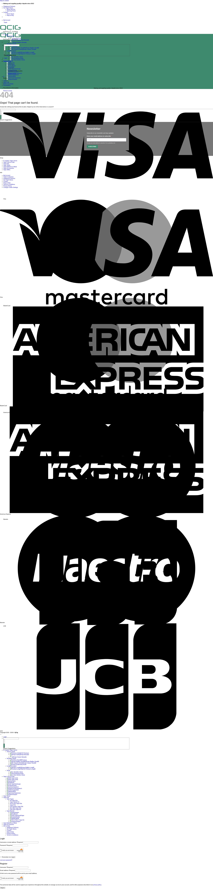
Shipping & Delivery (9, 6)
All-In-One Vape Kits (16, 803)
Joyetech (16, 72)
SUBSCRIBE (92, 146)
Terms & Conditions (9, 184)
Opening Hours (11, 11)
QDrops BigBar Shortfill (32, 761)
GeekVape (21, 815)
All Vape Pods (14, 779)
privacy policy (97, 885)
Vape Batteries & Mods (10, 166)
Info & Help (6, 826)
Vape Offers (6, 169)
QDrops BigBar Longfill (27, 767)
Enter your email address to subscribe (99, 136)
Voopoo (15, 79)
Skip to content (4, 0)
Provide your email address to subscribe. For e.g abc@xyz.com (101, 143)
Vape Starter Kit (14, 802)
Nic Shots (20, 57)
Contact (5, 12)
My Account (6, 175)
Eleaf (12, 782)
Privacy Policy (7, 186)
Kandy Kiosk (22, 764)
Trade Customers (8, 177)
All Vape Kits (14, 800)
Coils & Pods (7, 61)
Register (3, 887)
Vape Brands (10, 811)
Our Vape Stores (8, 8)
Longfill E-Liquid (11, 766)
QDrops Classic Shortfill (29, 763)
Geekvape (18, 69)
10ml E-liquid (10, 36)
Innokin (14, 70)
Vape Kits (6, 163)
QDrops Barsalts (24, 40)
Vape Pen (13, 805)
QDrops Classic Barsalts (19, 42)
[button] (5, 58)
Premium (24, 760)
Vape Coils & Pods (8, 162)
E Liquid (5, 34)
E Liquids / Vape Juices (10, 160)
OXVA (17, 75)
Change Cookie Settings (10, 187)
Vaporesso (17, 78)
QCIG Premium (16, 38)
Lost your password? (6, 860)
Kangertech (18, 73)
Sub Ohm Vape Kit (15, 809)
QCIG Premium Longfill (28, 769)
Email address (7, 870)
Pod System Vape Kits (16, 806)
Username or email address (11, 842)
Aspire (14, 781)
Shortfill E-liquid (11, 44)
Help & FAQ (10, 15)
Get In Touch (10, 14)
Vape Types (10, 799)
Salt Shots (20, 58)
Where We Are (11, 9)
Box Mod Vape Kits (15, 808)
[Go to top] (0, 734)
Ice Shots (22, 60)
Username (6, 867)
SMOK (14, 76)
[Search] (4, 52)
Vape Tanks (6, 165)
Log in (13, 857)
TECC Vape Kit (19, 820)
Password (6, 845)
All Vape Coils (14, 778)
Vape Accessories (8, 168)
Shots (8, 770)
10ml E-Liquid (11, 751)
